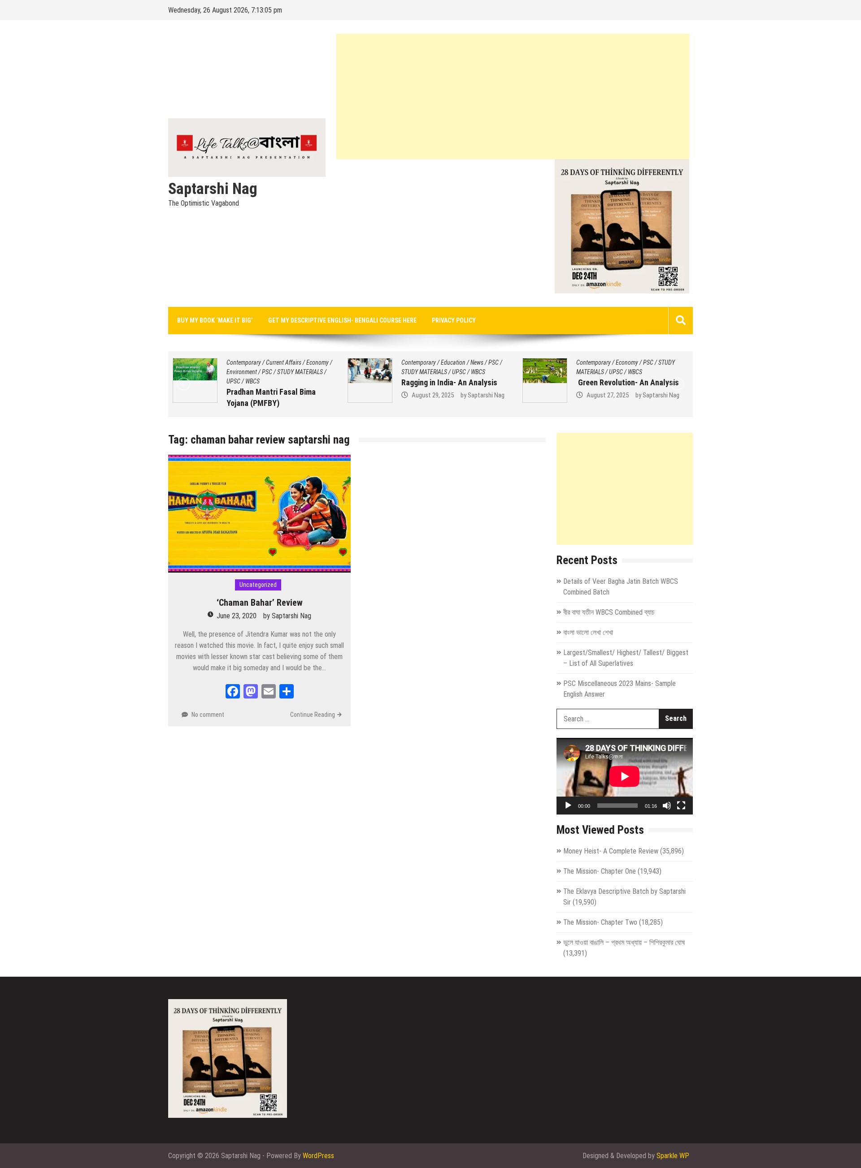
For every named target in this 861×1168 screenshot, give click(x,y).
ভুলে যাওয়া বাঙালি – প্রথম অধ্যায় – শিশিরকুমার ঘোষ (624, 942)
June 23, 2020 (237, 616)
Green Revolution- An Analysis (627, 382)
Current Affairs (283, 362)
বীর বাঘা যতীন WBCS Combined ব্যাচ (609, 612)
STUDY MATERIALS (300, 371)
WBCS (252, 381)
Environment (241, 371)
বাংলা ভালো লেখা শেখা (588, 632)
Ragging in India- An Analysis (449, 382)
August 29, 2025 (433, 395)
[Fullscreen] (681, 805)
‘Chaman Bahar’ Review (260, 602)
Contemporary (243, 362)
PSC (267, 371)
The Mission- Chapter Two (600, 922)
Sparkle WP (673, 1155)
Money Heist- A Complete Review (610, 851)
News (476, 362)
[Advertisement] (512, 96)
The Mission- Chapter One (599, 871)
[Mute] (666, 805)
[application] (625, 776)
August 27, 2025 (608, 395)
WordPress (318, 1155)
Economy (317, 362)
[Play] (568, 805)
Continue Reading (312, 714)
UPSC (233, 381)
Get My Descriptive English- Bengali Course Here (342, 320)
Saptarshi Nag (212, 189)
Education (453, 362)
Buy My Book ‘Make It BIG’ (215, 320)
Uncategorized (258, 584)
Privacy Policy (454, 320)
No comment (207, 714)
